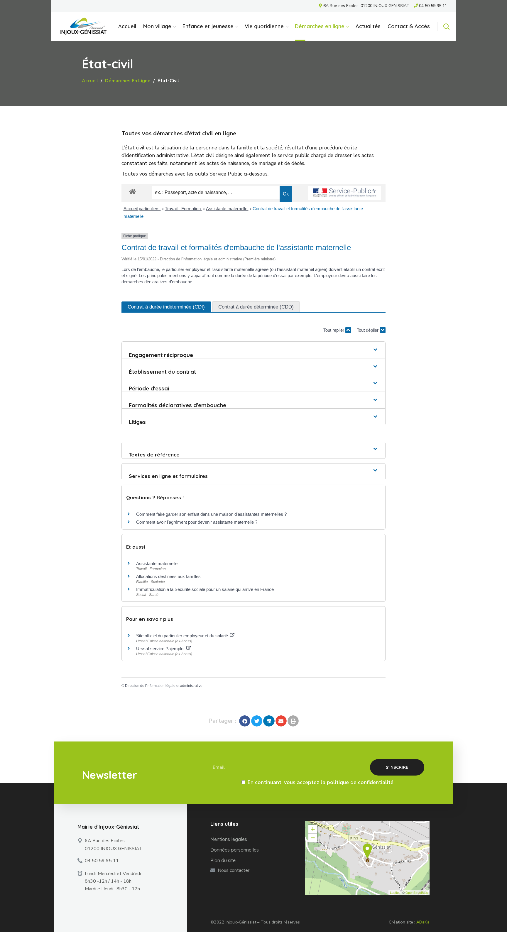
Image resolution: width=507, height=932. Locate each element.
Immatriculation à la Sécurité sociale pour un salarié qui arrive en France (205, 589)
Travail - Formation (183, 208)
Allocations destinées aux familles (168, 576)
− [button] (313, 838)
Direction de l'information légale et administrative (163, 686)
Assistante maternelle (227, 208)
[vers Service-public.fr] (344, 193)
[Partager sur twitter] (256, 721)
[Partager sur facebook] (244, 721)
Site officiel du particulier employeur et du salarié (182, 635)
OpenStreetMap (416, 892)
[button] (446, 26)
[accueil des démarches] (132, 191)
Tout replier (334, 330)
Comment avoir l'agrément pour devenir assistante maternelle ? (196, 522)
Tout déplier (368, 330)
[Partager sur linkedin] (268, 721)
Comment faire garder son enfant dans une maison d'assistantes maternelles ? (211, 514)
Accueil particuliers (142, 208)
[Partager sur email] (281, 721)
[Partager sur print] (293, 721)
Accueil (90, 80)
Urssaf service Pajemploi (160, 648)
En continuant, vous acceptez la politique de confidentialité (320, 782)
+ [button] (313, 829)
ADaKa (423, 922)
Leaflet (395, 892)
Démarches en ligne (128, 80)
